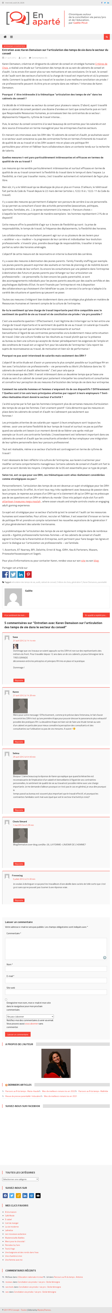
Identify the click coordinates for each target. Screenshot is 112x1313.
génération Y (77, 582)
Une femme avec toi (13, 1259)
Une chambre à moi (13, 1255)
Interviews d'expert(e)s (14, 46)
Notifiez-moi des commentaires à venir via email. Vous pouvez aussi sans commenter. (30, 1023)
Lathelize (9, 1230)
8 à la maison (10, 1211)
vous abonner (31, 1023)
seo (7, 1291)
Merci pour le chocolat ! (15, 1241)
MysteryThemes (44, 1309)
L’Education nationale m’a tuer (30, 1276)
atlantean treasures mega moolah (21, 501)
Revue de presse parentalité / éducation (23, 1096)
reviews (9, 1281)
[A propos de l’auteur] (56, 1063)
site (83, 561)
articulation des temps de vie (23, 582)
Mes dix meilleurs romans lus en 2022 (58, 1091)
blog (96, 561)
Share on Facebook (5, 574)
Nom (10, 964)
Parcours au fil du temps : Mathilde (93, 1091)
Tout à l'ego (10, 1248)
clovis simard (20, 821)
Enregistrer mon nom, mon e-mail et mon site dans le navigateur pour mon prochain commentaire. (29, 1006)
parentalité (102, 582)
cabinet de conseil (48, 582)
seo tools (9, 1286)
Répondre (19, 680)
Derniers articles (20, 1085)
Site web (11, 987)
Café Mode (9, 1215)
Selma (16, 753)
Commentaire (14, 933)
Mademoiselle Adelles (14, 1237)
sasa (15, 637)
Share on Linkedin (21, 574)
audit (38, 582)
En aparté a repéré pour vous (97, 615)
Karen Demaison (90, 582)
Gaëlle (24, 57)
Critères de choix (64, 582)
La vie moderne (12, 1226)
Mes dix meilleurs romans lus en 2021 (60, 1096)
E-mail (10, 976)
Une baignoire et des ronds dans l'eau (21, 1252)
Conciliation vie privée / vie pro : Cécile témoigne (39, 1281)
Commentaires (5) (39, 57)
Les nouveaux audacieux (15, 1233)
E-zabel (8, 1219)
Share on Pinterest (28, 574)
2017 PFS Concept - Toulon (15, 1309)
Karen (16, 692)
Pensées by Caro (12, 1245)
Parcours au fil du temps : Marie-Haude (22, 1091)
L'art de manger (12, 1222)
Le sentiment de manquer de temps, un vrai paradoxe (17, 615)
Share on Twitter (13, 574)
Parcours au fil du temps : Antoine (68, 1276)
